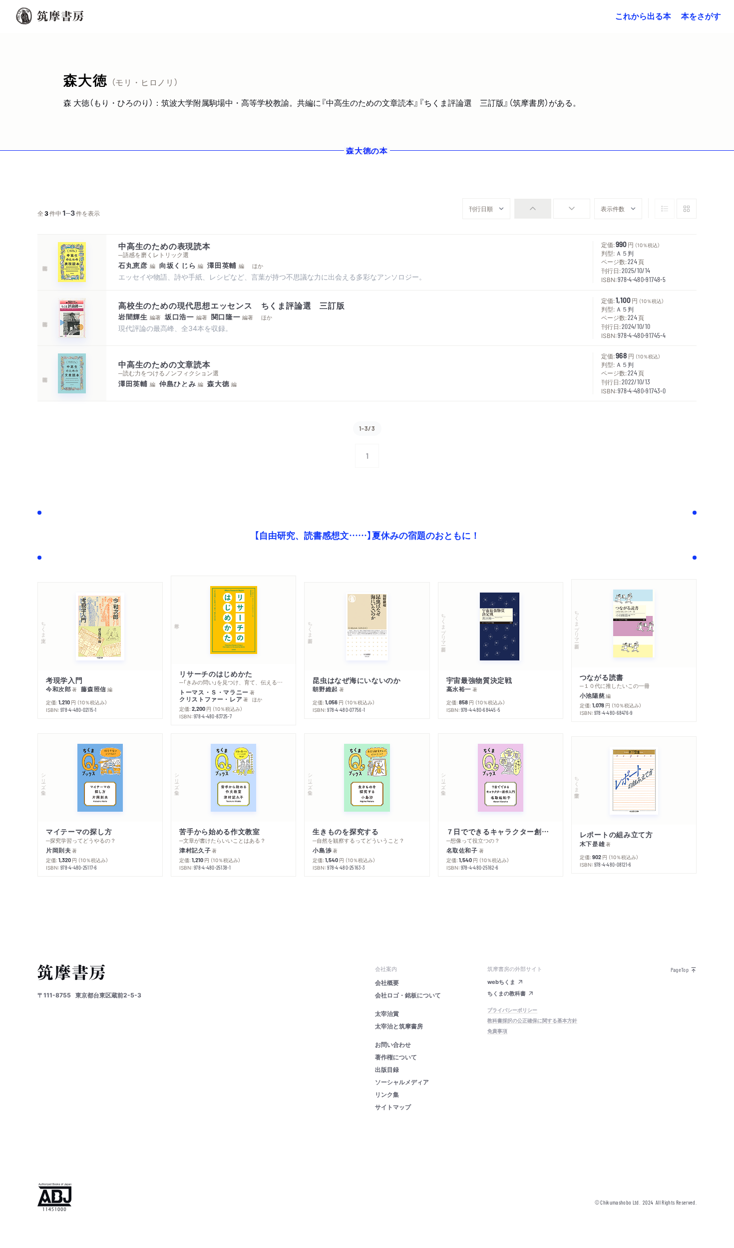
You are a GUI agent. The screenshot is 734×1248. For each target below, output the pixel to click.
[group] (552, 208)
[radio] (532, 209)
